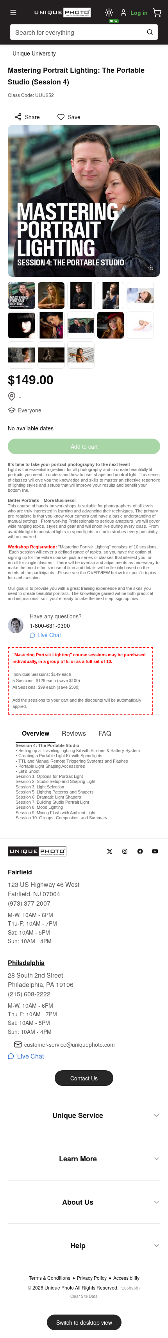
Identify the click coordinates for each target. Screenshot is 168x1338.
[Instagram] (125, 851)
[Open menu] (13, 12)
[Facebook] (140, 851)
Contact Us (84, 1078)
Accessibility (126, 1278)
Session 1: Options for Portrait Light (49, 776)
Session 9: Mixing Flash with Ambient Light (55, 812)
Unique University (34, 53)
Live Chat (49, 635)
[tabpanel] (84, 781)
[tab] (35, 734)
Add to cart (84, 446)
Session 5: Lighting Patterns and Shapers (55, 792)
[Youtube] (155, 851)
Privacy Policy (92, 1278)
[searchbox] (84, 32)
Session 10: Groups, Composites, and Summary (61, 817)
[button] (157, 12)
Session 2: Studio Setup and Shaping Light (55, 781)
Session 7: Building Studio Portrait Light (52, 802)
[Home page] (61, 12)
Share (32, 117)
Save (74, 117)
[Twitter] (109, 851)
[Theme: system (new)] (109, 12)
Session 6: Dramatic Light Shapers (48, 797)
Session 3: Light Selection (40, 787)
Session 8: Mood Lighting (39, 807)
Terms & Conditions (49, 1278)
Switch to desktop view (84, 1322)
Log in (139, 12)
